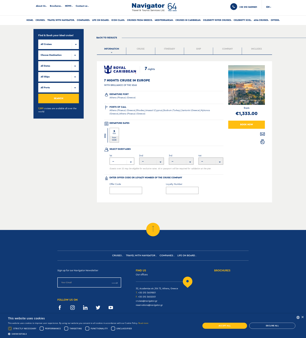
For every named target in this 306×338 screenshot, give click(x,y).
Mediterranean (164, 20)
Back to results (106, 37)
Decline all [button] (272, 325)
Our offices (142, 274)
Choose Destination (51, 55)
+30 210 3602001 (147, 297)
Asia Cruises (261, 20)
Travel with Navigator (60, 20)
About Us (41, 6)
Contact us (81, 6)
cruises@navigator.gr (146, 301)
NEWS (68, 6)
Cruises (40, 20)
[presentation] (111, 51)
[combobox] (58, 44)
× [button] (302, 317)
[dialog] (153, 325)
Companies (83, 20)
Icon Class (117, 20)
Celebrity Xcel (242, 20)
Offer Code (115, 184)
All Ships (45, 77)
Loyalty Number (174, 184)
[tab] (111, 51)
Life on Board (100, 20)
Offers (275, 20)
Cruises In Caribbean (187, 20)
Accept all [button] (225, 325)
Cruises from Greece (139, 20)
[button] (78, 334)
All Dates (45, 66)
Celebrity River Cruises (217, 20)
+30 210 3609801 (147, 293)
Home (29, 20)
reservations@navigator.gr (149, 305)
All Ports (45, 88)
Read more (143, 323)
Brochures (55, 6)
